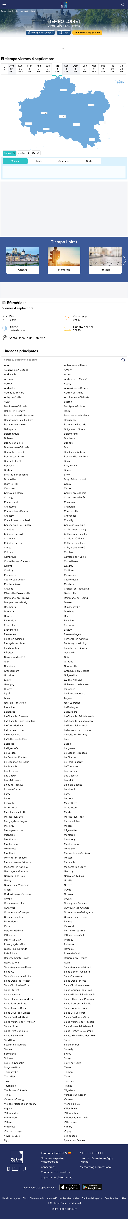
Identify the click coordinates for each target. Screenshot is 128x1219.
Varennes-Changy (14, 1099)
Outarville (9, 908)
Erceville (69, 620)
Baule (67, 411)
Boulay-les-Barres (14, 456)
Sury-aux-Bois (12, 1067)
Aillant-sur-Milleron (75, 365)
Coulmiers (10, 575)
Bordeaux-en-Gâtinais (16, 447)
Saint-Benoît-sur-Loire (77, 971)
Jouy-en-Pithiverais (15, 702)
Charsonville (71, 511)
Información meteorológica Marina (96, 1160)
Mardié (68, 812)
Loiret (33, 11)
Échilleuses (70, 1136)
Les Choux (10, 775)
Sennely (68, 1049)
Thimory (68, 1072)
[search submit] (123, 360)
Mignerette (70, 830)
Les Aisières (11, 771)
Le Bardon (10, 753)
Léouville (9, 803)
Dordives (69, 611)
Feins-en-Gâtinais (14, 639)
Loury (7, 798)
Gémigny (9, 684)
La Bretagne (71, 707)
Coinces (8, 552)
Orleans (68, 894)
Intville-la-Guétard (74, 693)
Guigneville (70, 675)
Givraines (9, 666)
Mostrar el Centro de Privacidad (65, 1203)
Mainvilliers (70, 803)
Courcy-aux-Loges (14, 579)
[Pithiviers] (60, 89)
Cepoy (67, 484)
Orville (68, 899)
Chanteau (69, 502)
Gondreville (70, 666)
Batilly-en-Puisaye (14, 411)
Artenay (8, 379)
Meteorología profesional (96, 1167)
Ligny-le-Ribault (13, 784)
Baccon (68, 401)
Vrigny (67, 1131)
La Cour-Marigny (13, 725)
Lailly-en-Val (11, 748)
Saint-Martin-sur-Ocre (76, 1017)
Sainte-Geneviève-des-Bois (80, 1035)
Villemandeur (11, 1113)
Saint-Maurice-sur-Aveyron (19, 1022)
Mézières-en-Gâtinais (16, 867)
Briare (67, 470)
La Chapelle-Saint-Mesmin (79, 716)
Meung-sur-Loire (13, 830)
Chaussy (9, 515)
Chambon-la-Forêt (74, 497)
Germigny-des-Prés (15, 657)
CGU (25, 1198)
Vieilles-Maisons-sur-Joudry (20, 1104)
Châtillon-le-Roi (13, 543)
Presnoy (68, 940)
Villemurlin (10, 1117)
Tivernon (69, 1081)
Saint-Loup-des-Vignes (17, 1013)
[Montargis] (87, 104)
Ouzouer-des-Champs (16, 912)
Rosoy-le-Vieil (72, 953)
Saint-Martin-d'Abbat (16, 1017)
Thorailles (9, 1076)
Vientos (21, 153)
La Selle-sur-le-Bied (15, 739)
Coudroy (8, 570)
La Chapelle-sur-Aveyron (78, 721)
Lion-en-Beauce (73, 784)
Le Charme (70, 757)
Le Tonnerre (71, 766)
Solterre (8, 1058)
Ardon (67, 374)
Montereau (10, 848)
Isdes (7, 698)
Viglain (8, 1108)
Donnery (9, 611)
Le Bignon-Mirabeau (75, 753)
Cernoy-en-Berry (13, 493)
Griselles (9, 675)
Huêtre (8, 689)
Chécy (7, 547)
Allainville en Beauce (16, 370)
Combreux (10, 557)
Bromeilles (10, 479)
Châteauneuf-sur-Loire (77, 534)
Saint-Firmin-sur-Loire (77, 985)
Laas (66, 739)
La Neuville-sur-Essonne (78, 730)
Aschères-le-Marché (75, 379)
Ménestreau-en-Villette (17, 862)
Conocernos (48, 1167)
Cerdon (68, 488)
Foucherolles (11, 648)
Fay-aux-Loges (72, 634)
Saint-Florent (11, 990)
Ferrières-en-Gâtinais (76, 639)
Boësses (9, 465)
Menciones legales (11, 1198)
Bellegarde (10, 429)
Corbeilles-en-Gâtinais (17, 561)
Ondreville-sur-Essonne (17, 894)
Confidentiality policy (92, 1198)
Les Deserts (71, 775)
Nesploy (68, 871)
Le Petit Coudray (73, 762)
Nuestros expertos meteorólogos (52, 1160)
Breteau (8, 470)
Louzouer (69, 798)
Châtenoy (9, 538)
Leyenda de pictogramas (56, 1177)
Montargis (69, 835)
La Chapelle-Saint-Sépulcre (19, 721)
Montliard (9, 853)
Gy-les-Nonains (73, 680)
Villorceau (9, 1126)
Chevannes (70, 515)
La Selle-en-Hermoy (75, 734)
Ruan (67, 962)
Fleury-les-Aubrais (15, 643)
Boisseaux (10, 438)
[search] (123, 4)
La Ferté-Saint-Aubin (76, 725)
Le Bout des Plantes (15, 757)
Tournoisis (10, 1085)
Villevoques (70, 1122)
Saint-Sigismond (13, 1035)
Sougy (67, 1058)
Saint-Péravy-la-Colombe (78, 1031)
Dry (66, 616)
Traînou (68, 1085)
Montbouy (69, 839)
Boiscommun (11, 433)
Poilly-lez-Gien (12, 940)
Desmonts (10, 607)
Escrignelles (11, 630)
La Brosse (9, 712)
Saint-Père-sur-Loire (16, 1031)
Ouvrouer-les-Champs (76, 908)
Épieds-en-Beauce (74, 1140)
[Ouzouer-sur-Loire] (73, 124)
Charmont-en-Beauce (16, 511)
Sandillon (9, 1040)
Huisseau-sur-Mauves (76, 684)
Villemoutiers (71, 1113)
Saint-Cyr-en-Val (73, 976)
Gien (6, 661)
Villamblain (70, 1108)
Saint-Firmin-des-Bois (16, 985)
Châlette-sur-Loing (75, 529)
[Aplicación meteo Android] (92, 1187)
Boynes (68, 461)
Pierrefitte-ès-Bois (74, 930)
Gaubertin (69, 652)
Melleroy (9, 826)
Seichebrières (71, 1044)
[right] (124, 260)
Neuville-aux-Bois (14, 876)
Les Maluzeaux (12, 780)
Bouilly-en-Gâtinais (75, 452)
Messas (68, 826)
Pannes (68, 921)
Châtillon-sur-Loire (75, 543)
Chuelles (9, 529)
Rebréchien (10, 953)
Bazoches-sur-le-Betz (76, 415)
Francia (10, 11)
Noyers (68, 885)
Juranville (9, 707)
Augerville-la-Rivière (76, 388)
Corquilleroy (71, 561)
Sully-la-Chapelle (14, 1063)
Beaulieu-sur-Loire (15, 424)
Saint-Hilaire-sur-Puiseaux (79, 999)
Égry (6, 1140)
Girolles (68, 661)
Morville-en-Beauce (15, 857)
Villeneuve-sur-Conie (76, 1117)
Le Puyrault (10, 766)
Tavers (67, 1067)
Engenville (10, 620)
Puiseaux (69, 944)
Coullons (69, 570)
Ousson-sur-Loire (14, 903)
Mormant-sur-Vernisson (77, 853)
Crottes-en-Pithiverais (76, 588)
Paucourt (69, 926)
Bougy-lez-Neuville (15, 452)
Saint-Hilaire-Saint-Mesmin (79, 994)
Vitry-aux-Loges (13, 1131)
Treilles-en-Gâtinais (15, 1090)
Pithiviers (9, 935)
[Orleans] (40, 112)
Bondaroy (69, 438)
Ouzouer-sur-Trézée (75, 917)
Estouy (68, 630)
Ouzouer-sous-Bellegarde (79, 912)
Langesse (69, 748)
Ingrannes (69, 689)
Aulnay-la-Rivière (14, 392)
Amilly (67, 370)
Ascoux (8, 383)
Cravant (8, 588)
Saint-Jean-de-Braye (15, 1003)
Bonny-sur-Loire (13, 443)
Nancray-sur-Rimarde (16, 871)
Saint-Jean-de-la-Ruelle (77, 1003)
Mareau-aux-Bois (14, 816)
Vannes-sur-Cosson (75, 1095)
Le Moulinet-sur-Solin (16, 762)
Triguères (69, 1090)
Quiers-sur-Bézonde (15, 949)
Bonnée (68, 443)
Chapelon (69, 506)
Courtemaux (71, 579)
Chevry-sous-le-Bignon (17, 525)
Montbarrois (11, 839)
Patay (7, 926)
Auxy (7, 401)
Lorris (67, 794)
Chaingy (8, 497)
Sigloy (67, 1053)
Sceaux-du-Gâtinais (15, 1044)
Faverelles (10, 634)
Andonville (10, 374)
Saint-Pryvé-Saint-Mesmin (79, 1026)
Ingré (7, 693)
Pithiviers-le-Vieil (74, 935)
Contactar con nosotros (55, 1172)
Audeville (9, 388)
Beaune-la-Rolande (75, 424)
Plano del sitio (37, 1198)
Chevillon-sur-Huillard (17, 520)
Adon (7, 365)
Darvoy (68, 602)
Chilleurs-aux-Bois (74, 525)
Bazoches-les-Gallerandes (19, 415)
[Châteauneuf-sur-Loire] (58, 116)
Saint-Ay (9, 971)
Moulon (68, 857)
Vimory (68, 1126)
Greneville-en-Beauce (76, 671)
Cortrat (8, 566)
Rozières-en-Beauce (75, 958)
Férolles (8, 652)
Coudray (68, 566)
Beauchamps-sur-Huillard (18, 420)
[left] (4, 69)
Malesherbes (11, 807)
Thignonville (11, 1072)
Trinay (7, 1095)
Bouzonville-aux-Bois (76, 456)
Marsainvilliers (72, 821)
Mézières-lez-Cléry (75, 867)
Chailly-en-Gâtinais (75, 493)
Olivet (67, 889)
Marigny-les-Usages (15, 821)
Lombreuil (70, 789)
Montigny (69, 848)
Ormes (8, 899)
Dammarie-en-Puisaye (17, 598)
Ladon (67, 744)
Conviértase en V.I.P (89, 32)
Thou (67, 1076)
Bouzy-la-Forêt (12, 461)
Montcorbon (11, 844)
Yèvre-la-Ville (12, 1136)
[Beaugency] (24, 123)
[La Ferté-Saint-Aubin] (42, 128)
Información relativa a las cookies (63, 1198)
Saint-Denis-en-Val (75, 981)
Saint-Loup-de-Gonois (76, 1008)
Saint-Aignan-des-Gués (17, 967)
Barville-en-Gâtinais (15, 406)
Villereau (9, 1122)
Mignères (9, 835)
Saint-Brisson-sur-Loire (17, 976)
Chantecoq (10, 506)
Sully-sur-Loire (72, 1063)
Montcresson (71, 844)
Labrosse (9, 744)
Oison (7, 889)
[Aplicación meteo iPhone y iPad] (69, 1187)
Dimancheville (72, 607)
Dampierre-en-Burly (15, 602)
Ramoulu (69, 949)
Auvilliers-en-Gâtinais (76, 397)
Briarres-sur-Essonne (16, 474)
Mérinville (69, 862)
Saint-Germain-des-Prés (78, 990)
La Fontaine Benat (14, 730)
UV (33, 153)
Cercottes (9, 488)
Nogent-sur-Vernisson (16, 885)
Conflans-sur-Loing (75, 557)
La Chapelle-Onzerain (16, 716)
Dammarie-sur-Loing (76, 598)
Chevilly (68, 520)
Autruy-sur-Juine (73, 392)
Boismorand (71, 433)
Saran (67, 1040)
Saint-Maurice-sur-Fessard (79, 1022)
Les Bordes (70, 771)
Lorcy (7, 794)
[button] (41, 113)
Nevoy (7, 880)
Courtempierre (12, 584)
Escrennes (70, 625)
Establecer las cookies (115, 1198)
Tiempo (3, 11)
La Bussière (70, 712)
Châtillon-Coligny (74, 538)
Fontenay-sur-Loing (75, 643)
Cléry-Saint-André (74, 547)
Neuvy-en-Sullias (74, 876)
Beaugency (70, 420)
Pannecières (11, 921)
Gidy (66, 657)
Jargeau (68, 698)
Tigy (6, 1081)
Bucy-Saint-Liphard (75, 479)
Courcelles (70, 575)
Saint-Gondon (12, 994)
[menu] (4, 4)
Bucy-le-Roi (11, 484)
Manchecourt (71, 807)
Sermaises (10, 1053)
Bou (66, 447)
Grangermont (11, 671)
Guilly (7, 680)
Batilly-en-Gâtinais (75, 406)
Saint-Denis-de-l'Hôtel (17, 981)
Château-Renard (13, 534)
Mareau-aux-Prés (74, 816)
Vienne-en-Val (72, 1104)
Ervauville (9, 625)
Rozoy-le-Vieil (12, 962)
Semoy (8, 1049)
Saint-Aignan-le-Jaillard (77, 967)
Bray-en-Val (71, 465)
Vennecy (69, 1099)
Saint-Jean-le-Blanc (15, 1008)
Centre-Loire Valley (22, 11)
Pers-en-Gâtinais (13, 930)
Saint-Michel (11, 1026)
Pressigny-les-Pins (15, 944)
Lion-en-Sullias (13, 789)
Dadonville (70, 593)
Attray (67, 383)
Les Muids (70, 780)
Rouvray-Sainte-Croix (16, 958)
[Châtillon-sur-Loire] (88, 139)
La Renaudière (12, 734)
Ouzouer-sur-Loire (14, 917)
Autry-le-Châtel (13, 397)
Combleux (69, 552)
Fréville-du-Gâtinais (75, 648)
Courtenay (70, 584)
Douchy (8, 616)
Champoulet (11, 502)
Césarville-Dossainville (17, 593)
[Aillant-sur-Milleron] (98, 122)
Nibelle (68, 880)
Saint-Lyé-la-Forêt (74, 1013)
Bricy (67, 474)
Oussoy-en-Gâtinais (75, 903)
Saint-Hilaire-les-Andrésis (19, 999)
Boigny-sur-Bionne (75, 429)
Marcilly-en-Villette (15, 812)
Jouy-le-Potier (72, 702)
